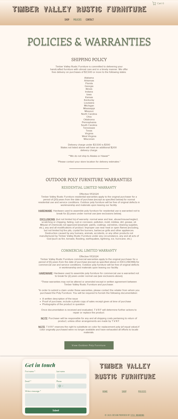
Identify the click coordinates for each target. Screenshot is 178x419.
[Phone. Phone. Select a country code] (61, 386)
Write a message (33, 391)
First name (30, 371)
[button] (159, 3)
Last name (60, 371)
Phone (58, 381)
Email (28, 381)
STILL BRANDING (137, 415)
